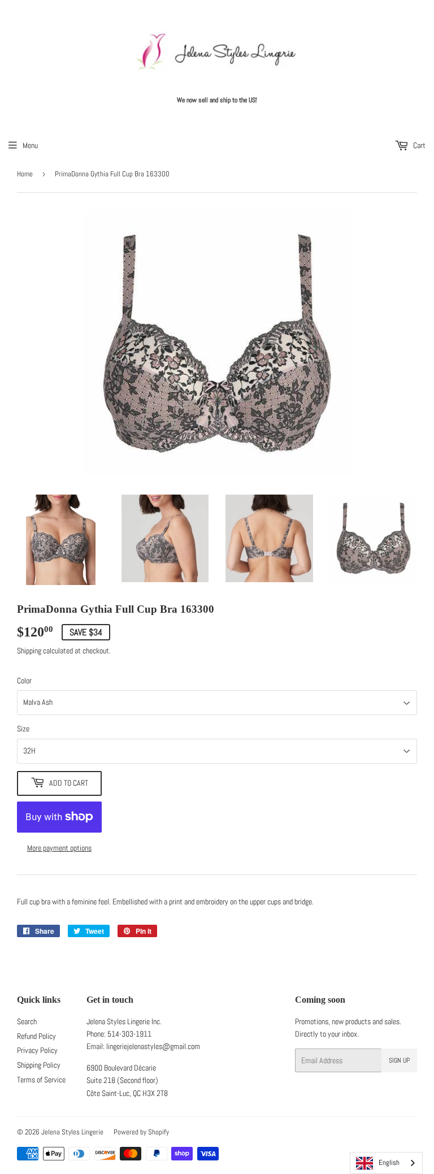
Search (27, 1021)
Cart (418, 145)
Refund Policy (36, 1036)
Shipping (29, 651)
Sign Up (399, 1060)
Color (24, 680)
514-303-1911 (129, 1034)
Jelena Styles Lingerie (72, 1132)
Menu (30, 145)
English (389, 1162)
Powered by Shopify (141, 1132)
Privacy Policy (37, 1050)
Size (23, 729)
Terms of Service (41, 1080)
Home (25, 174)
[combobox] (386, 1163)
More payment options (59, 848)
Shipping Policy (38, 1065)
